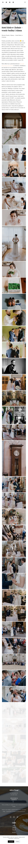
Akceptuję (11, 841)
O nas (14, 830)
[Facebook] (3, 2)
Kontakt (14, 832)
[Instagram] (6, 2)
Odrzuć (17, 841)
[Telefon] (13, 2)
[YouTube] (10, 2)
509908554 (14, 799)
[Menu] (25, 2)
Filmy (14, 825)
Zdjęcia (14, 827)
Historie (14, 829)
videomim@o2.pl (14, 798)
